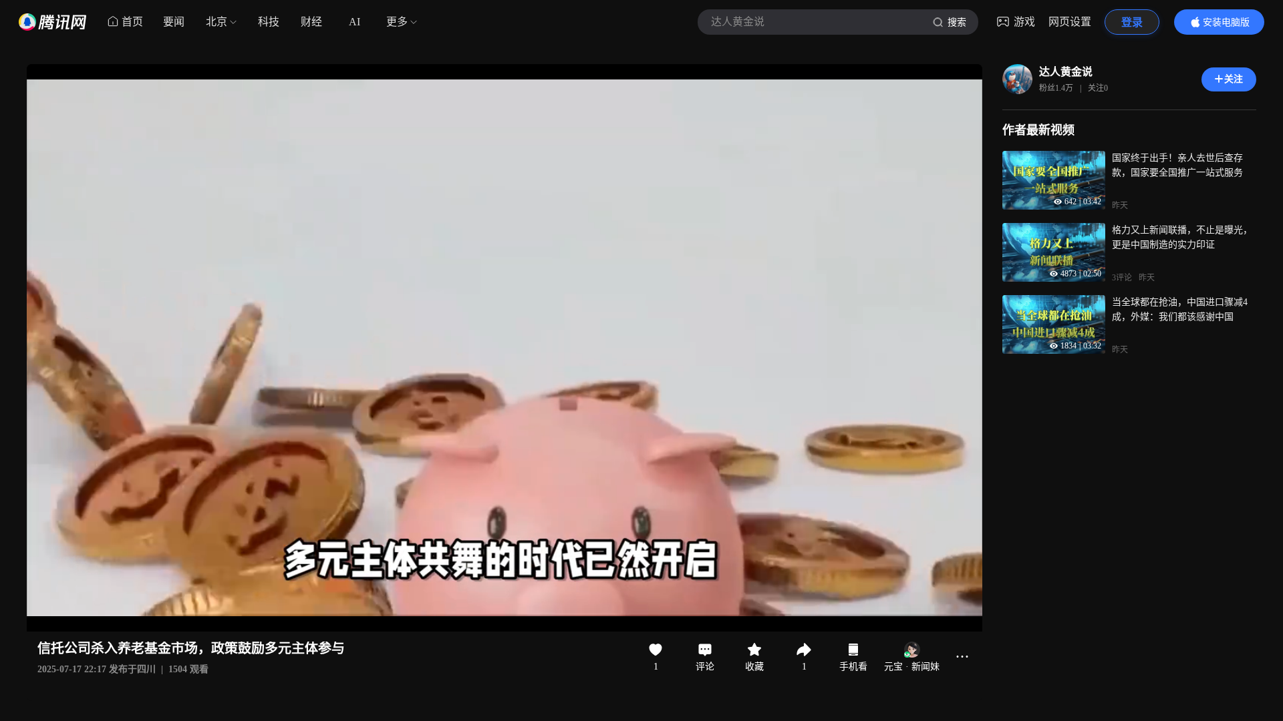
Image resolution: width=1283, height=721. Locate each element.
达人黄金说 (1066, 71)
